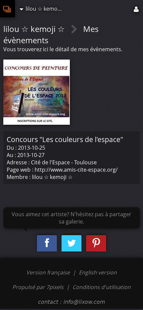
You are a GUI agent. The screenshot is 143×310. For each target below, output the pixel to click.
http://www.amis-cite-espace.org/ (76, 169)
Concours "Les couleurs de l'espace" (65, 139)
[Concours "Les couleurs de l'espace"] (36, 91)
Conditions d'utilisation (101, 287)
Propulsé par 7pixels (38, 287)
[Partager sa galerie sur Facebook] (47, 243)
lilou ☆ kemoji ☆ (35, 28)
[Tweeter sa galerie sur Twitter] (71, 243)
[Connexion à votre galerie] (136, 8)
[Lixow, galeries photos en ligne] (7, 8)
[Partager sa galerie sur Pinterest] (96, 243)
